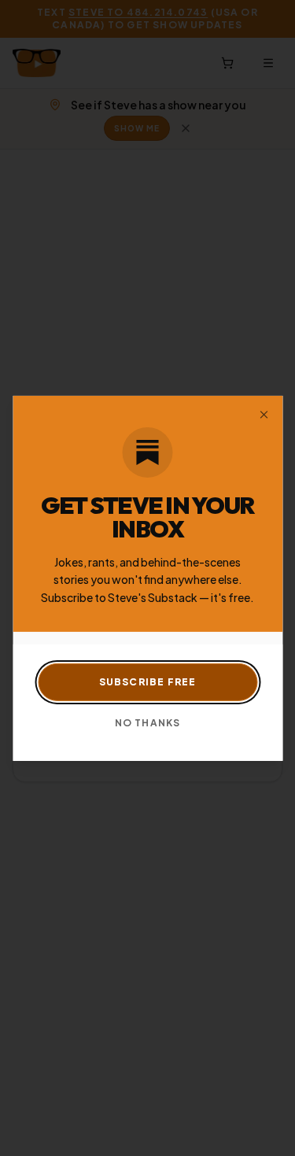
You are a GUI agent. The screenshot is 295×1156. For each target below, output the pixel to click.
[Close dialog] (263, 414)
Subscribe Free (148, 682)
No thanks (148, 723)
